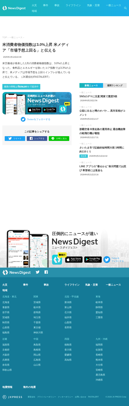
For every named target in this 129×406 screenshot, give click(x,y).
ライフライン (73, 5)
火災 (34, 5)
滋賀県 (5, 344)
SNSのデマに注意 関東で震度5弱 (98, 96)
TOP (4, 37)
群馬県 (37, 312)
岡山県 (37, 354)
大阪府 (5, 354)
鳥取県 (37, 344)
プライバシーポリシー (46, 397)
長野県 (68, 327)
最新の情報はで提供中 (21, 86)
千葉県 (37, 322)
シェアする (39, 138)
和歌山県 (7, 369)
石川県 (68, 312)
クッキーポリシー (65, 397)
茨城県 (37, 302)
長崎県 (99, 354)
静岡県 (99, 307)
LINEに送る (61, 138)
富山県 (68, 307)
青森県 (5, 307)
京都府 (5, 349)
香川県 (68, 349)
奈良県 (5, 364)
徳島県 (68, 344)
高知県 (68, 359)
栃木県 (37, 307)
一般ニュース (113, 5)
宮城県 (5, 317)
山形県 (5, 327)
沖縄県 (99, 379)
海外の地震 (29, 387)
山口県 (37, 364)
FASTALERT (93, 397)
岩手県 (5, 312)
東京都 (37, 327)
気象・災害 (93, 5)
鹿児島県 (100, 374)
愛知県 (99, 312)
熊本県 (99, 359)
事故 (56, 5)
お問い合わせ (80, 397)
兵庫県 (5, 359)
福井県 (68, 317)
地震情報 (7, 387)
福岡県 (99, 344)
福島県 (5, 332)
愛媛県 (68, 354)
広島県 (37, 359)
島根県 (37, 349)
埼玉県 (83, 156)
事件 (45, 5)
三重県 (99, 317)
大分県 (99, 364)
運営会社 (31, 397)
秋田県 (5, 322)
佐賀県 (99, 349)
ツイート (17, 138)
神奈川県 (38, 332)
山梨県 (68, 322)
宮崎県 (99, 369)
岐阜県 (99, 302)
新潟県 (68, 302)
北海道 (5, 302)
